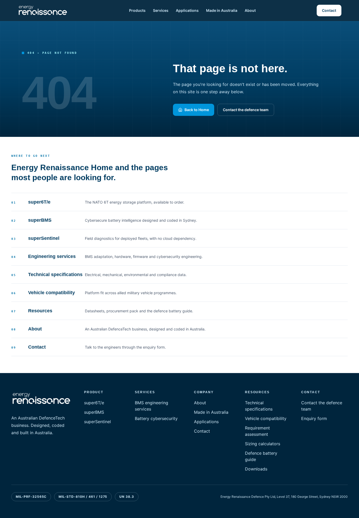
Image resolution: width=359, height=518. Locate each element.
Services (160, 10)
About (250, 10)
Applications (187, 10)
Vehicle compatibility (265, 418)
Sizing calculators (262, 443)
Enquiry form (314, 418)
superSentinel (97, 421)
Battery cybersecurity (156, 418)
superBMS (94, 412)
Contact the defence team (246, 109)
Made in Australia (221, 10)
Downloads (256, 469)
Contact (329, 10)
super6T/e (94, 402)
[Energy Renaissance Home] (43, 10)
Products (137, 10)
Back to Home (196, 109)
